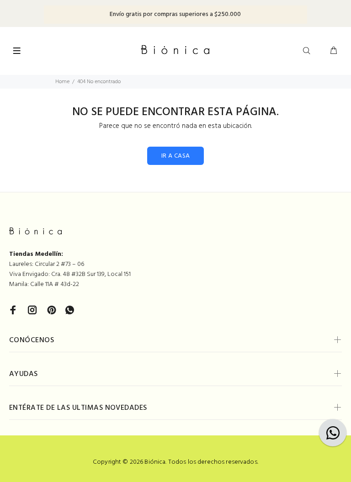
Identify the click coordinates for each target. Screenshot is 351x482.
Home (62, 81)
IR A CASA (175, 156)
